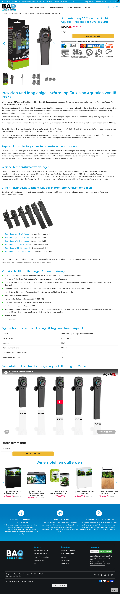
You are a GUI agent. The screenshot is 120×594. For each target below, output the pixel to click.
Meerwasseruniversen (37, 7)
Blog (86, 2)
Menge (63, 32)
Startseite (4, 13)
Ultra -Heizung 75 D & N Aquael (17, 241)
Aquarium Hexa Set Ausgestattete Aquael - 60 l (60, 492)
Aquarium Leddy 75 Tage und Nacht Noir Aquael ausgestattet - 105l (36, 493)
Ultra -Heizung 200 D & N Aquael (17, 251)
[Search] (109, 7)
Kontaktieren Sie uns (68, 550)
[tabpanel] (8, 79)
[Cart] (117, 7)
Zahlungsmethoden (67, 554)
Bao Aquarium (16, 581)
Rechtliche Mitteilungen (39, 574)
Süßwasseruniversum (56, 7)
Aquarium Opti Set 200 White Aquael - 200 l (84, 492)
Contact (87, 7)
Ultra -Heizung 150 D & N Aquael (17, 248)
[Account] (113, 7)
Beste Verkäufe (13, 13)
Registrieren (105, 551)
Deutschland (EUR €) (59, 585)
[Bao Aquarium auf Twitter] (106, 2)
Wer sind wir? (65, 560)
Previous (4, 43)
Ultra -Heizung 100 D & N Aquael (17, 244)
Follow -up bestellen (96, 2)
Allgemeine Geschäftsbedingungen (18, 574)
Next (54, 43)
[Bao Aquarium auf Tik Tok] (118, 2)
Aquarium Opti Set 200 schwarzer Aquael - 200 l (13, 492)
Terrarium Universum (74, 7)
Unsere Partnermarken (41, 557)
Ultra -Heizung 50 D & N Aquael (17, 237)
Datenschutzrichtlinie (13, 576)
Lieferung (64, 557)
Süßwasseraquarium (40, 554)
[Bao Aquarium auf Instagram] (113, 2)
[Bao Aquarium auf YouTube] (115, 2)
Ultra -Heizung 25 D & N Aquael (17, 234)
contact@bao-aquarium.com (97, 565)
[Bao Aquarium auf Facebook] (108, 2)
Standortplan (65, 564)
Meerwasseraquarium (41, 550)
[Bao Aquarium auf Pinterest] (110, 2)
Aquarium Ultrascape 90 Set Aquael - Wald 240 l (108, 492)
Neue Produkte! (39, 560)
